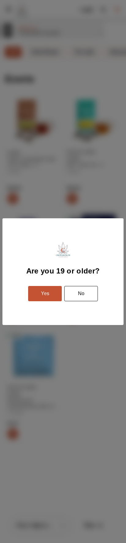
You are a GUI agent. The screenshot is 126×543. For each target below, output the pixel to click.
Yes (45, 293)
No (81, 293)
